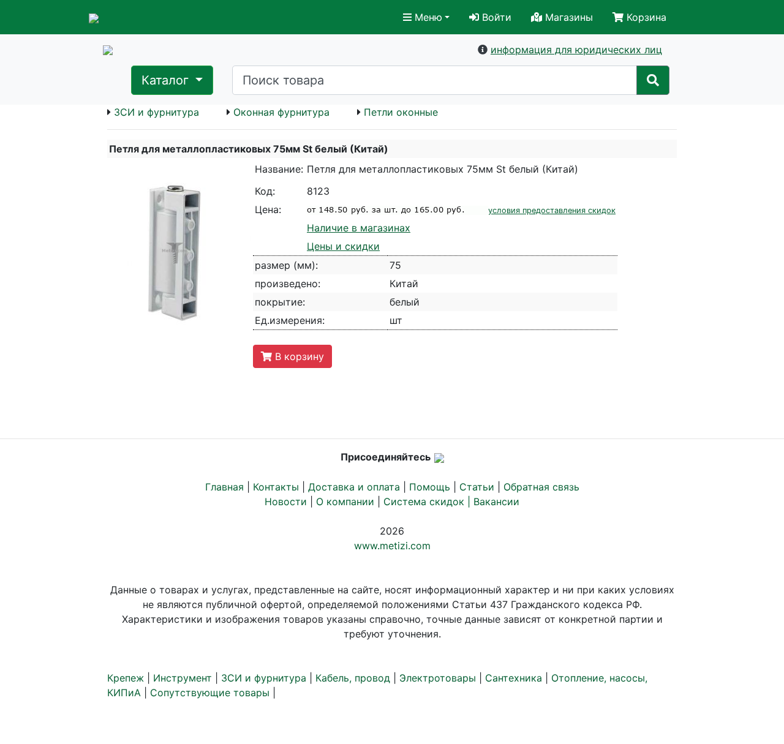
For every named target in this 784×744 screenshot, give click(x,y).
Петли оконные (401, 112)
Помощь (429, 487)
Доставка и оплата (354, 487)
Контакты (276, 487)
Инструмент (182, 678)
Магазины (567, 17)
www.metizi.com (392, 545)
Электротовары (437, 678)
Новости (286, 501)
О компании (345, 501)
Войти (495, 17)
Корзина (645, 17)
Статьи (476, 487)
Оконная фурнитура (281, 112)
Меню (427, 17)
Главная (224, 487)
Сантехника (513, 678)
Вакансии (496, 501)
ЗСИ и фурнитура (156, 112)
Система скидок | (428, 501)
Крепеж (125, 678)
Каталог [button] (166, 80)
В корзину (298, 356)
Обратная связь (541, 487)
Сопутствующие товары (210, 692)
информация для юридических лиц (576, 49)
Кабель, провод (352, 678)
